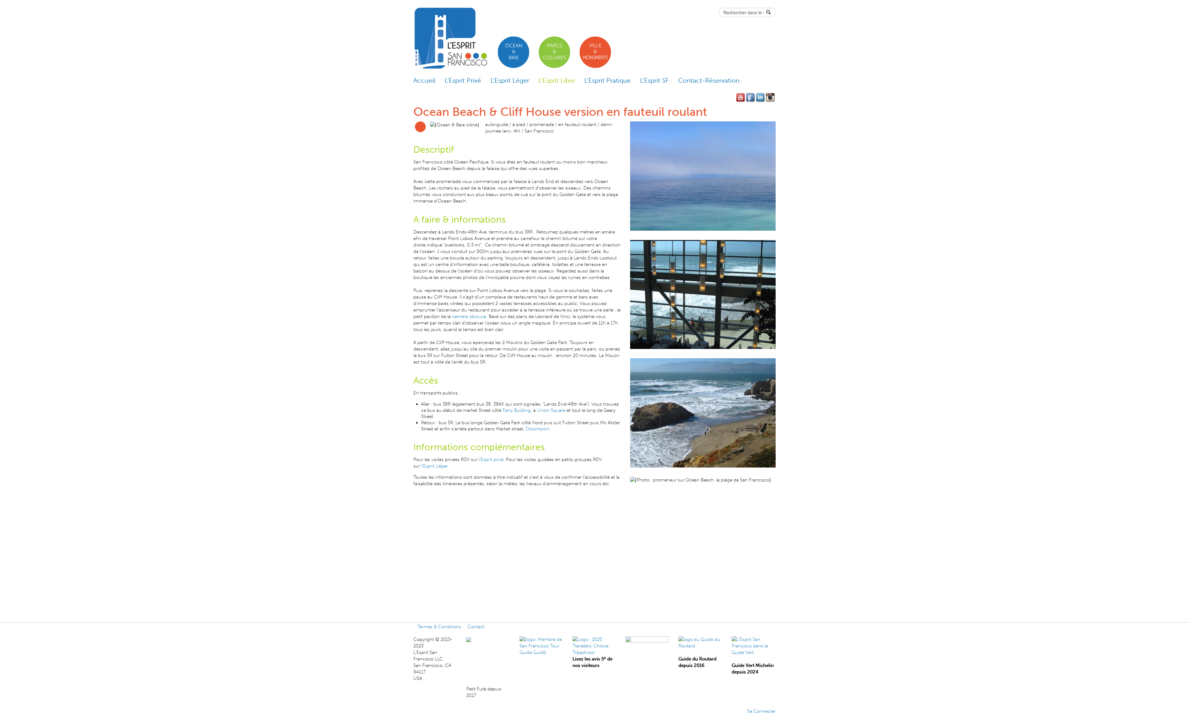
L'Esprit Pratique (607, 80)
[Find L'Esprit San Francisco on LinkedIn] (761, 97)
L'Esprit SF (654, 80)
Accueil (424, 80)
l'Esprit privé (491, 459)
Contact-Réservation (708, 80)
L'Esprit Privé (463, 80)
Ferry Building (516, 410)
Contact (476, 626)
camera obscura (469, 316)
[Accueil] (450, 38)
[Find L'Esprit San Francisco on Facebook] (751, 97)
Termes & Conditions (439, 626)
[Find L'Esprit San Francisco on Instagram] (771, 97)
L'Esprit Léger (509, 80)
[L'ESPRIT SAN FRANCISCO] (481, 639)
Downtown (537, 429)
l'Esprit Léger (433, 466)
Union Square (551, 410)
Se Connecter (761, 711)
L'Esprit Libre (556, 80)
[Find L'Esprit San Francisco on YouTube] (741, 97)
